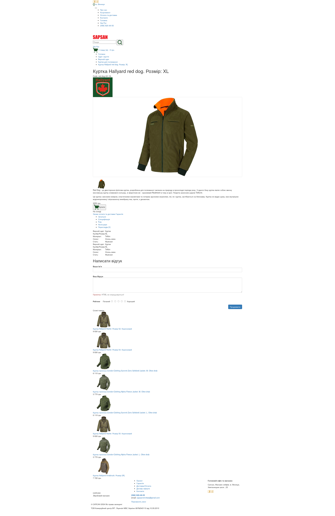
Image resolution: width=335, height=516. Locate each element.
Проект (139, 480)
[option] (167, 138)
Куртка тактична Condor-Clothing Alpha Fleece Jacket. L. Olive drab (121, 454)
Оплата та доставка (108, 15)
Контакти (104, 17)
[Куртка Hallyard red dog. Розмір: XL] (167, 137)
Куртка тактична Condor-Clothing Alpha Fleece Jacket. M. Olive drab (121, 391)
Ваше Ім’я (97, 266)
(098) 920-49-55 (107, 25)
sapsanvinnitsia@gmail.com (148, 497)
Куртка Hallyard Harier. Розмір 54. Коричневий (112, 349)
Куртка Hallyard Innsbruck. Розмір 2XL (109, 475)
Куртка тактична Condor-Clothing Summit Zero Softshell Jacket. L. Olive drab (125, 412)
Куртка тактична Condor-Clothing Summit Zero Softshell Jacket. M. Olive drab (125, 370)
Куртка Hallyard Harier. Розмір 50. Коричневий (112, 433)
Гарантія (119, 214)
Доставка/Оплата (143, 486)
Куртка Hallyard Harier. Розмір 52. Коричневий (112, 328)
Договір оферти (143, 488)
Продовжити (235, 307)
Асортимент (105, 12)
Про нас (103, 10)
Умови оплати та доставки (104, 214)
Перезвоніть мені (138, 501)
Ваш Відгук (98, 276)
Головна (103, 20)
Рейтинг (96, 301)
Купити (102, 207)
